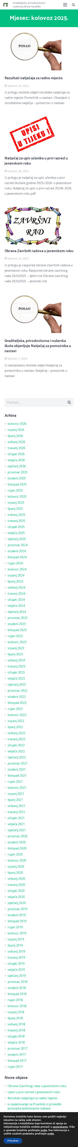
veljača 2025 (16, 533)
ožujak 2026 (16, 454)
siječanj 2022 (17, 757)
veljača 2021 (16, 824)
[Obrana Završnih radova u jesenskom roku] (39, 226)
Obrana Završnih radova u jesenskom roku (39, 251)
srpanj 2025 (16, 502)
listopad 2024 (17, 557)
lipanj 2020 (15, 872)
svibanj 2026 (16, 442)
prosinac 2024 (17, 545)
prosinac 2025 (17, 472)
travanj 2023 (16, 666)
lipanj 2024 (15, 581)
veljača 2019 (16, 969)
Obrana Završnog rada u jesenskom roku (37, 1086)
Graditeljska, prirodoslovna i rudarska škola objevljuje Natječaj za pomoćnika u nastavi (38, 346)
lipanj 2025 (15, 508)
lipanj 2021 (15, 800)
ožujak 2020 (16, 891)
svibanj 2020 (16, 879)
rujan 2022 (15, 709)
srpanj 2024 (16, 575)
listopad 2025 (17, 484)
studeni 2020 (17, 842)
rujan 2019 (15, 927)
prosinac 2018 (17, 982)
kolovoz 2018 (17, 1006)
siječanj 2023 (17, 684)
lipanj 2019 (15, 945)
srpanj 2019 (16, 939)
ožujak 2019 (16, 963)
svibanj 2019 (16, 951)
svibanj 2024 (16, 587)
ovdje (44, 1130)
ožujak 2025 (16, 527)
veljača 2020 (16, 897)
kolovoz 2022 (17, 715)
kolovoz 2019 (17, 933)
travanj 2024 (16, 593)
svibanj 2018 (16, 1024)
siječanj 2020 (17, 903)
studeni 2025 (17, 478)
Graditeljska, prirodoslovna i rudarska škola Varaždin (29, 4)
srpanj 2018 (16, 1012)
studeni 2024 (17, 551)
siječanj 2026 (17, 466)
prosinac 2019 (17, 909)
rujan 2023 (15, 636)
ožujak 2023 (16, 672)
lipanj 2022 (15, 727)
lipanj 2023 (15, 654)
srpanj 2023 (16, 648)
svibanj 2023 (16, 660)
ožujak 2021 (16, 818)
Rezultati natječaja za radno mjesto (34, 78)
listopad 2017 (17, 1060)
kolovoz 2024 (17, 569)
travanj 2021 (16, 812)
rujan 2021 (15, 781)
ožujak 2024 (16, 599)
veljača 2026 (16, 460)
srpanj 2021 (16, 794)
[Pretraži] (73, 4)
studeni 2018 (17, 988)
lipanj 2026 (15, 436)
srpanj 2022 (16, 721)
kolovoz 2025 (17, 496)
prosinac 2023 (17, 618)
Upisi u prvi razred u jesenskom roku (34, 1092)
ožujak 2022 (16, 745)
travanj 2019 (16, 957)
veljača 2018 (16, 1042)
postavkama (60, 1127)
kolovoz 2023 (17, 642)
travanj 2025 (16, 521)
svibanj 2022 (16, 733)
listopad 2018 (17, 994)
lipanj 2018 (15, 1018)
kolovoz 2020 (17, 860)
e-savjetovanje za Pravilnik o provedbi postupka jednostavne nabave (34, 1106)
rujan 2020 (15, 854)
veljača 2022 (16, 751)
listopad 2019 (17, 921)
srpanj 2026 (16, 430)
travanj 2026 (16, 448)
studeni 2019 (17, 915)
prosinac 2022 (17, 690)
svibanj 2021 (16, 806)
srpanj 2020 (16, 866)
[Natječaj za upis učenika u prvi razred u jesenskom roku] (39, 134)
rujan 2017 (15, 1067)
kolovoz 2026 (17, 424)
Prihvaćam (12, 1140)
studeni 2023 (17, 624)
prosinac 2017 (17, 1048)
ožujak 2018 (16, 1036)
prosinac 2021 (17, 763)
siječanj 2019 (17, 976)
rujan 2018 (15, 1000)
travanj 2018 (16, 1030)
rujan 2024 (15, 563)
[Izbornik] (65, 4)
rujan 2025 (15, 490)
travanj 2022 (16, 739)
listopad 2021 (17, 775)
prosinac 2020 (17, 836)
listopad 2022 (17, 703)
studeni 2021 (17, 769)
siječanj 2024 (17, 612)
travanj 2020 (16, 885)
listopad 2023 (17, 630)
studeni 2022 (17, 697)
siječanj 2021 (17, 830)
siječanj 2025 (17, 539)
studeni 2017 (17, 1054)
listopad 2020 (17, 848)
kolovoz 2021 (17, 788)
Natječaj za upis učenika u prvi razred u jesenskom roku (36, 160)
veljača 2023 (16, 678)
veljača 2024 (16, 606)
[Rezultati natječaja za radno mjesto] (39, 52)
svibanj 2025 (16, 515)
